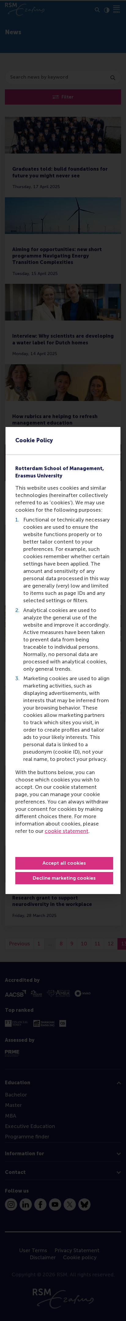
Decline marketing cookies (64, 878)
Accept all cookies (64, 863)
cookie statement (66, 831)
